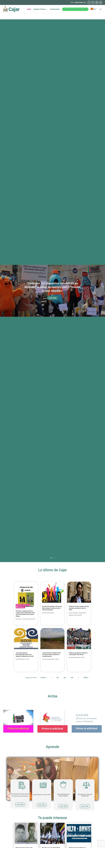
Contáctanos (55, 9)
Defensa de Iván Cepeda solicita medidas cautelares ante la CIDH (79, 608)
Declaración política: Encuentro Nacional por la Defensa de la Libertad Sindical (52, 608)
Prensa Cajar (47, 659)
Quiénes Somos (39, 9)
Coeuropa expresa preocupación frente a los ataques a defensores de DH (25, 654)
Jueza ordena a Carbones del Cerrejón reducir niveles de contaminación (51, 654)
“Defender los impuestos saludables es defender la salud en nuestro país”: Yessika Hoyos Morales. (52, 287)
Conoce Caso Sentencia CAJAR (75, 9)
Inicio (29, 9)
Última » (86, 677)
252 (57, 677)
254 (72, 677)
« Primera (43, 677)
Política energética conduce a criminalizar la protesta (78, 653)
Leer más (52, 298)
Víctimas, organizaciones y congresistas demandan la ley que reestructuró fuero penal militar (25, 613)
